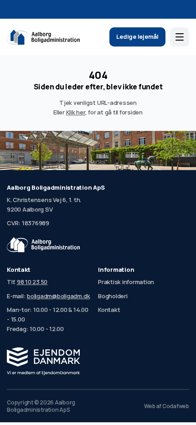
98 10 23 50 (32, 282)
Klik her (75, 112)
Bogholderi (113, 296)
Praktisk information (126, 282)
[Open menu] (179, 37)
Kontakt (109, 310)
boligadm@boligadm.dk (58, 296)
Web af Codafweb (166, 406)
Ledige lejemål (137, 36)
